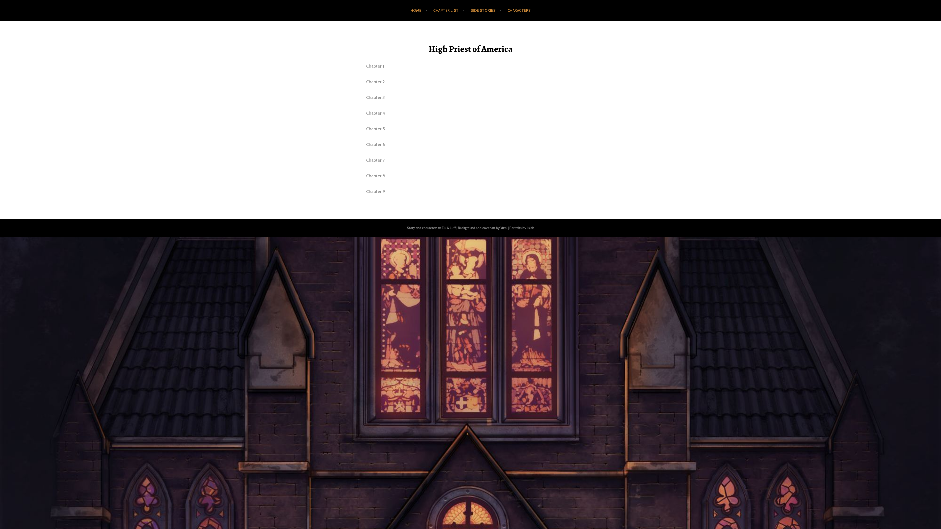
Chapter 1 (375, 66)
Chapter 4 (375, 113)
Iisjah (530, 228)
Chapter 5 (375, 129)
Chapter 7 (375, 160)
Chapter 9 (375, 191)
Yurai (503, 228)
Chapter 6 (375, 144)
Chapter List (445, 10)
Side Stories (483, 10)
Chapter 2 (375, 81)
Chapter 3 (375, 97)
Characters (519, 10)
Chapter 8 (375, 176)
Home (415, 10)
